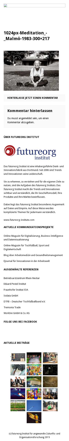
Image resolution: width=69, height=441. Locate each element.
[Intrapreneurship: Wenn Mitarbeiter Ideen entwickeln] (17, 393)
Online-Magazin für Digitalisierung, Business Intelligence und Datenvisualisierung (33, 237)
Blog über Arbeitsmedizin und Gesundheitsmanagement (33, 255)
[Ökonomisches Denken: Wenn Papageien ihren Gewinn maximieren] (34, 417)
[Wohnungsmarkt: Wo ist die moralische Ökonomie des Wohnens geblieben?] (50, 405)
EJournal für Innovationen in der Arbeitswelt (27, 261)
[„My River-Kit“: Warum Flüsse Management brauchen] (34, 381)
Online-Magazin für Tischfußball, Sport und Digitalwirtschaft (26, 247)
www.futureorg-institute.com (19, 219)
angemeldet (25, 118)
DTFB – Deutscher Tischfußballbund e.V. (24, 301)
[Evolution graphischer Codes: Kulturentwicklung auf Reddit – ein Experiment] (34, 393)
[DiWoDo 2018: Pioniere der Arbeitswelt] (50, 393)
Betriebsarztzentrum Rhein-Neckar (22, 278)
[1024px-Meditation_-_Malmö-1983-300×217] (31, 88)
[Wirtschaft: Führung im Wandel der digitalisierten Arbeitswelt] (34, 405)
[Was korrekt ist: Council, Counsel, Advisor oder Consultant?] (17, 381)
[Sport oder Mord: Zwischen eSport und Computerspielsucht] (50, 357)
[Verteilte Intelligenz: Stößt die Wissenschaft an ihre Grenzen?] (50, 369)
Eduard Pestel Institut (15, 283)
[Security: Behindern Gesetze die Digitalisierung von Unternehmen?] (34, 357)
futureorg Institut (17, 166)
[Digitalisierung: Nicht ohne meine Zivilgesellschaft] (34, 369)
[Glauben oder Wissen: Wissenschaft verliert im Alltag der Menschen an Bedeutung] (17, 369)
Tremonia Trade (12, 307)
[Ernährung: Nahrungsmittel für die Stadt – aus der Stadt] (17, 405)
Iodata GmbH (11, 295)
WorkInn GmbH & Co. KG (17, 313)
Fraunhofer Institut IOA (16, 289)
